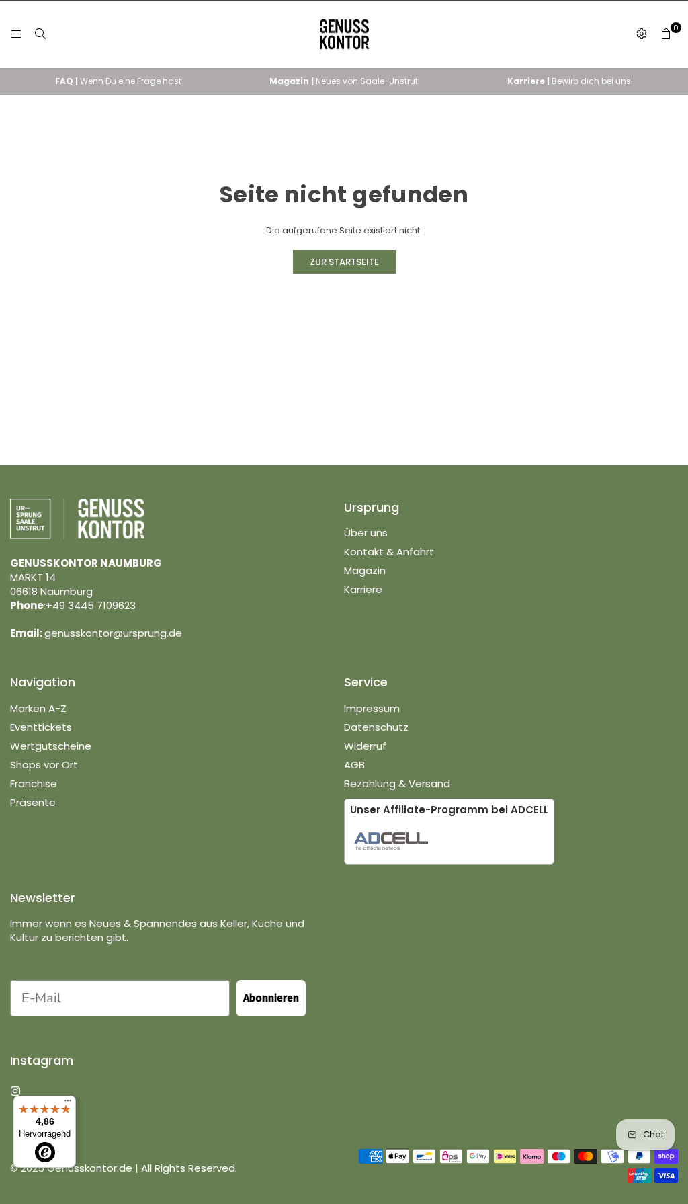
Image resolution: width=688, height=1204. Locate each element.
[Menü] (16, 34)
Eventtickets (41, 727)
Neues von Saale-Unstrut (343, 81)
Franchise (33, 783)
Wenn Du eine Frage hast (118, 81)
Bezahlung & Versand (397, 783)
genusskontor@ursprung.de (113, 633)
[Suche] (40, 34)
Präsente (33, 802)
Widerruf (365, 746)
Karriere (363, 589)
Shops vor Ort (44, 765)
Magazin (365, 570)
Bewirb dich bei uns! (570, 81)
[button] (666, 34)
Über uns (366, 533)
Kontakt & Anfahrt (389, 552)
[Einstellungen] (642, 34)
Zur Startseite (344, 261)
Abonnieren (271, 998)
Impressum (372, 708)
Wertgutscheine (50, 746)
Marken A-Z (38, 708)
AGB (354, 765)
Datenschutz (376, 727)
